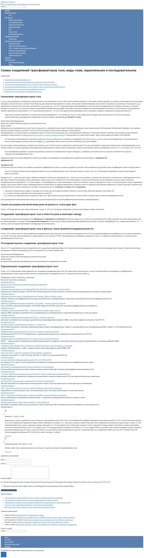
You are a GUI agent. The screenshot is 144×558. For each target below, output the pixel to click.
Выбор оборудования (16, 20)
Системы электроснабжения (14, 41)
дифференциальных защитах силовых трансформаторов (43, 135)
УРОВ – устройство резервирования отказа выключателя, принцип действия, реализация (34, 395)
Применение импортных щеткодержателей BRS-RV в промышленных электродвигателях (38, 503)
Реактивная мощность (16, 34)
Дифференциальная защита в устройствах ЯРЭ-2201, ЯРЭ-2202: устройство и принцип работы (35, 289)
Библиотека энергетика (16, 25)
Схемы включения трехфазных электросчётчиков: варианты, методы (43, 522)
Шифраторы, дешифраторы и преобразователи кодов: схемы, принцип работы (46, 517)
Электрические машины (16, 62)
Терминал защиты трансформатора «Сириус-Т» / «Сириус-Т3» (23, 325)
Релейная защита (10, 13)
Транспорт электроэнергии (17, 46)
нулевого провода (97, 139)
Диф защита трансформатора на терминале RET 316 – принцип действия (27, 317)
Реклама (7, 546)
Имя (3, 460)
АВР (10, 29)
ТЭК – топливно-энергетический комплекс (22, 48)
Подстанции (9, 17)
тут (88, 274)
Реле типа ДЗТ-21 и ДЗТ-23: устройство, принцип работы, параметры (26, 353)
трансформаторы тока (48, 106)
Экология (8, 57)
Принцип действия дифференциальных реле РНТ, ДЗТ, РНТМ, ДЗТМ (26, 360)
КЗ (48, 158)
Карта (7, 537)
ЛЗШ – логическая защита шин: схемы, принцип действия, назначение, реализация (31, 388)
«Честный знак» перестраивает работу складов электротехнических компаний (34, 498)
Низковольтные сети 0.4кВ (17, 50)
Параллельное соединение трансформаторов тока (23, 92)
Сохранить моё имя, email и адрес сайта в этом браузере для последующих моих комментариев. (38, 486)
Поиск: (3, 7)
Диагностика (13, 32)
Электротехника (10, 60)
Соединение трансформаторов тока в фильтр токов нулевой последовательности (35, 87)
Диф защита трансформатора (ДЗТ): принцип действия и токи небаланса (27, 367)
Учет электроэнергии (16, 22)
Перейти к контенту (8, 2)
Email (3, 464)
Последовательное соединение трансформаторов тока (25, 89)
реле (47, 171)
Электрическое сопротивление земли (30, 515)
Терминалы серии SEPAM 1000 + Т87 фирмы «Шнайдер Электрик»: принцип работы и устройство (36, 346)
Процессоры (13, 39)
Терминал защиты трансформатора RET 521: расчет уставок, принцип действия (30, 339)
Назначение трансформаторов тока (18, 80)
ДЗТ (10, 15)
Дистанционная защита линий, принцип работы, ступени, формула (25, 402)
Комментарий (6, 478)
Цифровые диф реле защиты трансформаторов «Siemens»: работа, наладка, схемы (31, 296)
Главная (7, 10)
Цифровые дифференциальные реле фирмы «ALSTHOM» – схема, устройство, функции (33, 303)
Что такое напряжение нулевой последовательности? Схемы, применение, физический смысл (35, 374)
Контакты (8, 539)
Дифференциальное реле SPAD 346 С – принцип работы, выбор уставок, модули (30, 310)
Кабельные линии (14, 27)
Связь (11, 65)
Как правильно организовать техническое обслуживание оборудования (31, 500)
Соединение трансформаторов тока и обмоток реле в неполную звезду (31, 85)
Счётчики (4, 101)
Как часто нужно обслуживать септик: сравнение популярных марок (30, 507)
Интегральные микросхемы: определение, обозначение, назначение (48, 520)
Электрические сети (15, 55)
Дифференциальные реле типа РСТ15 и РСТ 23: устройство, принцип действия (30, 332)
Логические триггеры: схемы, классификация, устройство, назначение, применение (46, 525)
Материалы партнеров (12, 544)
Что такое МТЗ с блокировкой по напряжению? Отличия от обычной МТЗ (27, 381)
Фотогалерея (9, 542)
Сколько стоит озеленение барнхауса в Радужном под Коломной (29, 505)
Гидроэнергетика (14, 43)
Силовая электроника (12, 36)
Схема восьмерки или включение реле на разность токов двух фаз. (30, 82)
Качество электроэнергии (17, 53)
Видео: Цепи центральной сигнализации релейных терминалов (24, 285)
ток (137, 104)
